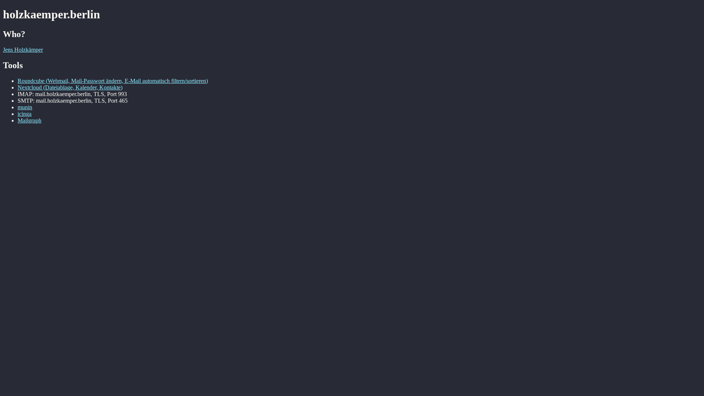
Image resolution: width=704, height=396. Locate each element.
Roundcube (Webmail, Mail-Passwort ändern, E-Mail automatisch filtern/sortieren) (113, 81)
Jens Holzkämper (23, 50)
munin (25, 107)
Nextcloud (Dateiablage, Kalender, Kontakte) (70, 87)
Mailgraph (29, 120)
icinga (25, 114)
